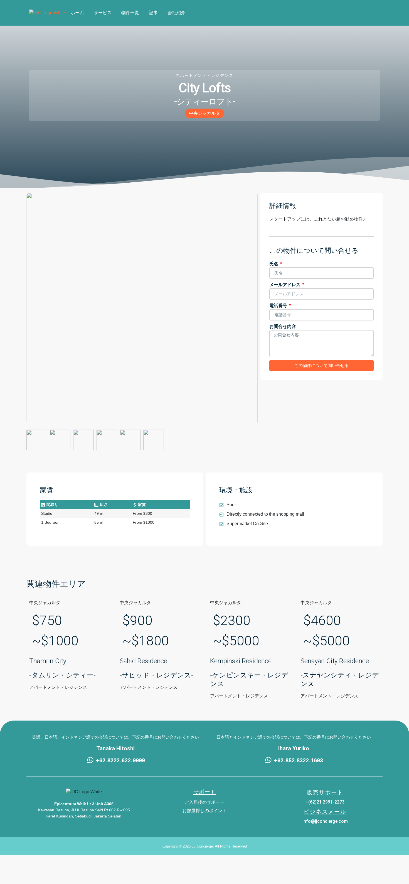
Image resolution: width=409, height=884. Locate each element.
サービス (103, 12)
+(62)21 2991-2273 (324, 802)
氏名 (274, 263)
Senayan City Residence (334, 661)
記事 (153, 12)
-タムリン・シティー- (62, 675)
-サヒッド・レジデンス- (156, 675)
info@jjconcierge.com (325, 821)
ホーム (77, 12)
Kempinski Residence (241, 661)
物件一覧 (130, 12)
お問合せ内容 (282, 326)
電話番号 (278, 305)
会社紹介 (176, 12)
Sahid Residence (143, 661)
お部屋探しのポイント (204, 810)
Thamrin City (47, 661)
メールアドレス (285, 284)
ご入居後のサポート (204, 802)
